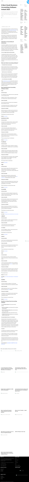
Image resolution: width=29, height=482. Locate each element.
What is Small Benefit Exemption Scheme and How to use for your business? (22, 48)
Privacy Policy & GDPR (18, 466)
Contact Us (16, 462)
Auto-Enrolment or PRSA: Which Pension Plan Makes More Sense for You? (26, 15)
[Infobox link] (14, 1)
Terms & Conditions (17, 465)
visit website (5, 116)
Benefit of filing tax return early (20, 431)
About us (16, 461)
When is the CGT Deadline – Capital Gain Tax (25, 46)
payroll (9, 289)
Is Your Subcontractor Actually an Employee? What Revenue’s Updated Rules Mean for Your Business (7, 368)
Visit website (5, 162)
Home (16, 458)
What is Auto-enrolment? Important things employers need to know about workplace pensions (7, 453)
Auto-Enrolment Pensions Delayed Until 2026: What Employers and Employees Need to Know (21, 390)
